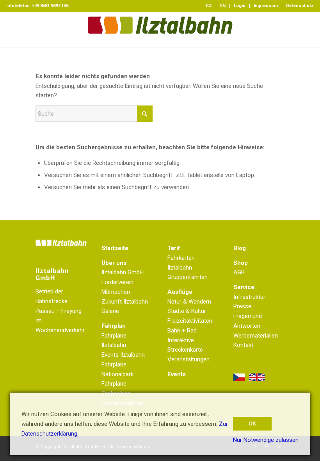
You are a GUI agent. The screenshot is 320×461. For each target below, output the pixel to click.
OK (252, 424)
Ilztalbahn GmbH (122, 272)
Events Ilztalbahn (123, 354)
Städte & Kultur (186, 310)
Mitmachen (115, 291)
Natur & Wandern (189, 301)
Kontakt (243, 344)
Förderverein (117, 282)
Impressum (266, 5)
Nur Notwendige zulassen (266, 439)
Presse (242, 306)
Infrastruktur (249, 296)
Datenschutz (300, 5)
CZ (209, 5)
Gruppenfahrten (187, 277)
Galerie (110, 310)
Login (239, 5)
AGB (239, 272)
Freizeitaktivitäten (189, 320)
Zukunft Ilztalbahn (124, 301)
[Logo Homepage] (160, 29)
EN (223, 5)
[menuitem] (209, 6)
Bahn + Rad (182, 330)
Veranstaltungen (188, 359)
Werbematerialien (255, 335)
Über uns (113, 262)
